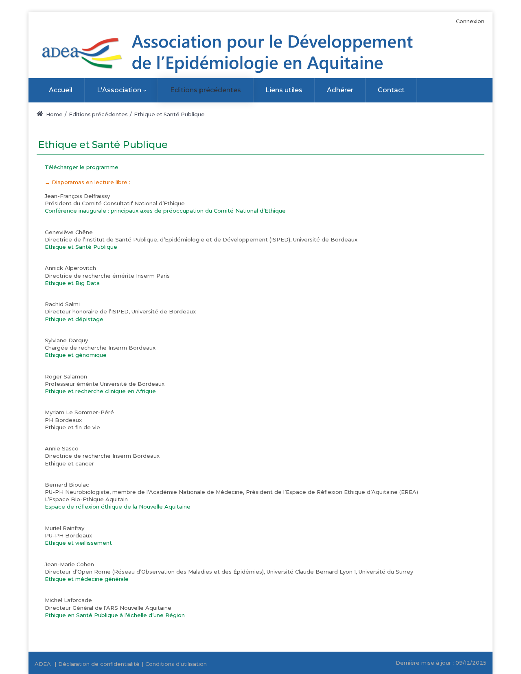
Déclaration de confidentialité (99, 664)
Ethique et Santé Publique (81, 247)
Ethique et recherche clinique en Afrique (100, 391)
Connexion (470, 21)
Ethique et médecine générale (87, 579)
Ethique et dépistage (74, 319)
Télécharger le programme (81, 167)
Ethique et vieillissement (78, 542)
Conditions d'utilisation (176, 664)
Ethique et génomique (76, 355)
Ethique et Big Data (72, 283)
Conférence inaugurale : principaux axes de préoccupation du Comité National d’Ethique (165, 210)
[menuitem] (61, 90)
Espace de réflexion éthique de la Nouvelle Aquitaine (117, 506)
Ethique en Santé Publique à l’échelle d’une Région (115, 615)
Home (54, 114)
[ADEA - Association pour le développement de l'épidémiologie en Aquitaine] (231, 53)
